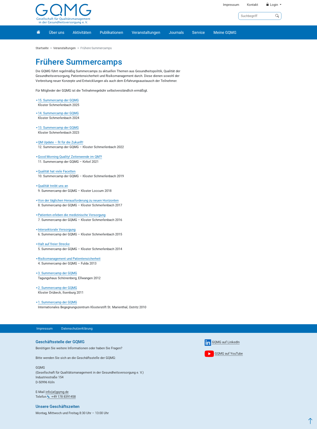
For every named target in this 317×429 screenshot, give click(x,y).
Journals (176, 32)
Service (198, 32)
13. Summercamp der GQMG (58, 128)
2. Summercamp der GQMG (57, 288)
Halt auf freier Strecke (54, 244)
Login (274, 5)
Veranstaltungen (146, 32)
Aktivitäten (82, 32)
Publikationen (111, 32)
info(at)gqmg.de (57, 392)
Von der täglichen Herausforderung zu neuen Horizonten (78, 200)
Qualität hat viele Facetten (56, 171)
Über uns (56, 32)
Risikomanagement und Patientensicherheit (69, 259)
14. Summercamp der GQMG (58, 113)
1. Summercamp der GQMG (57, 302)
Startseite (42, 48)
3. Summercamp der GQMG (57, 273)
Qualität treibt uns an (53, 186)
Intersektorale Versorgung (56, 230)
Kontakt (252, 5)
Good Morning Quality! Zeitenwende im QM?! (70, 157)
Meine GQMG (224, 32)
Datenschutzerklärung (77, 328)
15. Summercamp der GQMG (58, 100)
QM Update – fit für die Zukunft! (60, 142)
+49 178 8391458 (63, 397)
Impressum (231, 5)
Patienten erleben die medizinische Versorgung (71, 215)
